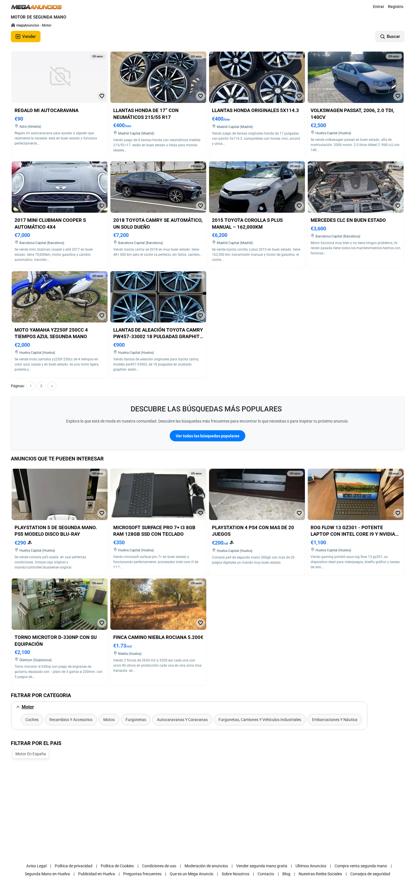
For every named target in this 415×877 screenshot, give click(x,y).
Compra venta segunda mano (361, 866)
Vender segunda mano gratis (261, 866)
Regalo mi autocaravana (46, 110)
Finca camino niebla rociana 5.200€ (158, 637)
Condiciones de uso (159, 866)
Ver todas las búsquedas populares (207, 436)
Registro (395, 6)
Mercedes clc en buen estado (348, 220)
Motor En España (30, 754)
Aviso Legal (36, 866)
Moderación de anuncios (206, 866)
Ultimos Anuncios (310, 866)
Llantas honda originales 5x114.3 (255, 110)
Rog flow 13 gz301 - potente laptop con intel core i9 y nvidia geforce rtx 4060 (353, 534)
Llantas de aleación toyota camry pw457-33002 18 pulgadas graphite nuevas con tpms (158, 336)
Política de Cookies (117, 866)
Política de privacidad (73, 866)
